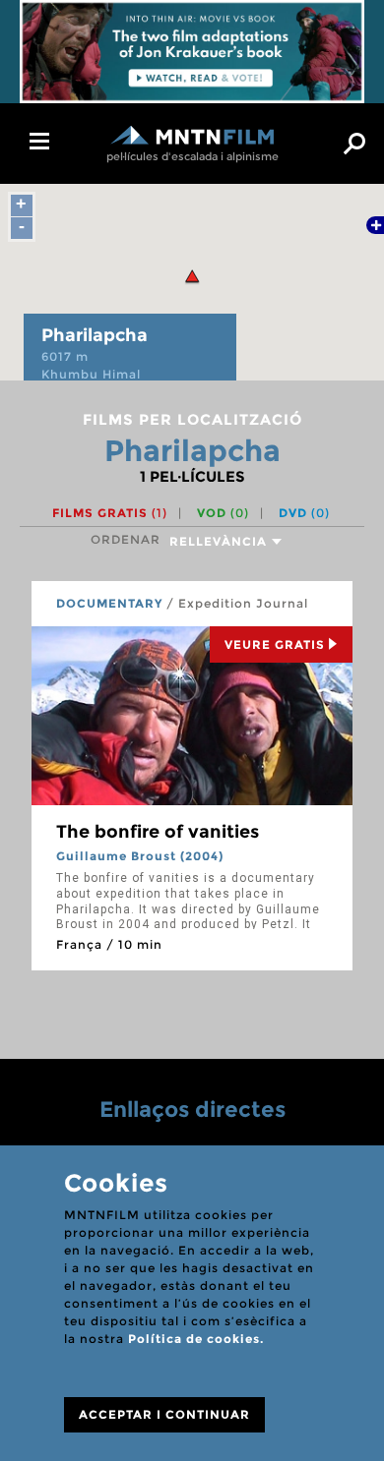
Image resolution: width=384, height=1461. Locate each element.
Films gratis (109, 512)
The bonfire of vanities (157, 832)
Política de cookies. (196, 1338)
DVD (304, 512)
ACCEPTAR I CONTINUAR (164, 1414)
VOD (223, 512)
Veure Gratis (274, 644)
